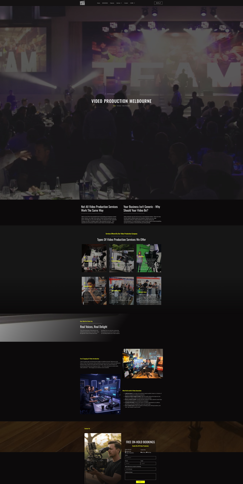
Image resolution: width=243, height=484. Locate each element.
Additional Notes (128, 472)
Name (126, 455)
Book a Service (128, 449)
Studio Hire (128, 451)
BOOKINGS (105, 3)
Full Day (149, 452)
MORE (131, 3)
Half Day (144, 452)
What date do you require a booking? (133, 466)
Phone (126, 460)
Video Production (130, 453)
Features (112, 3)
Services (118, 3)
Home (98, 3)
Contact (126, 3)
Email (142, 460)
